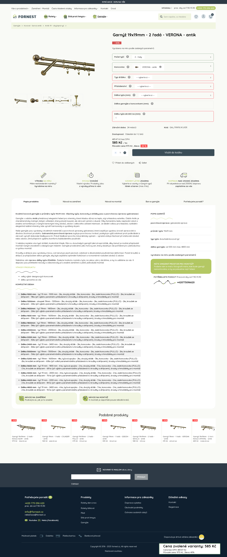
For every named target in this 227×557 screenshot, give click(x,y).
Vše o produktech (19, 8)
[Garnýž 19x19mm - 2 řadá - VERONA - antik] (57, 63)
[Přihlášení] (203, 16)
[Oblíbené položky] (196, 16)
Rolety (51, 16)
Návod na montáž (113, 201)
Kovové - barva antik (33, 26)
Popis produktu (31, 201)
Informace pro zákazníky (85, 8)
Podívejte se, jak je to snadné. (39, 400)
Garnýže (101, 16)
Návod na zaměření (72, 201)
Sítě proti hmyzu (76, 16)
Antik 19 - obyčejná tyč (54, 26)
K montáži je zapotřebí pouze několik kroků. (109, 400)
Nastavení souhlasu (113, 551)
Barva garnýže (152, 201)
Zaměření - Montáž (40, 8)
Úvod (113, 8)
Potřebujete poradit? (193, 201)
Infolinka (166, 8)
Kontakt (104, 8)
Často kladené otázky (62, 8)
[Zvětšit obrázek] (160, 67)
